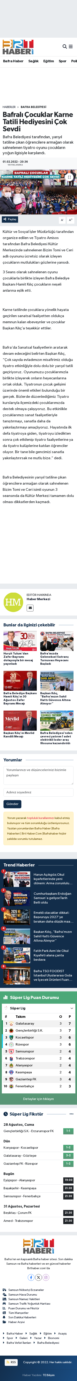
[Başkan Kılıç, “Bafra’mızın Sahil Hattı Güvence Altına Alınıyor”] (57, 681)
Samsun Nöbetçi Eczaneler (26, 1289)
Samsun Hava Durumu (22, 1294)
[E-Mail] (30, 608)
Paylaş (12, 219)
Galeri (24, 1338)
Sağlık (33, 61)
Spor (63, 61)
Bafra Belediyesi (33, 107)
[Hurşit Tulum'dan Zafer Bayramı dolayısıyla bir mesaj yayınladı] (20, 641)
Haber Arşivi (16, 1322)
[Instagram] (46, 1277)
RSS (13, 1362)
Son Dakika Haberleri (22, 1317)
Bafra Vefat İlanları (19, 1342)
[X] (38, 1277)
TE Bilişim (49, 1375)
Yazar (38, 1338)
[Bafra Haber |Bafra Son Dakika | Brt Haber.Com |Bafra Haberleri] (18, 47)
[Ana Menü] (71, 47)
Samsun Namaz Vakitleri (24, 1299)
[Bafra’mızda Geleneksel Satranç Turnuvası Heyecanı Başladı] (57, 641)
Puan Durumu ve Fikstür (23, 1308)
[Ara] (65, 47)
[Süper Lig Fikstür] (72, 1114)
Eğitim (48, 61)
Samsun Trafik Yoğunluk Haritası (29, 1303)
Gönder (12, 804)
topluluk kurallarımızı (41, 818)
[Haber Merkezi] (13, 602)
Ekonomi (53, 1338)
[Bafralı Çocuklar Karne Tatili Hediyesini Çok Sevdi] (38, 192)
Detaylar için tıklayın (38, 1099)
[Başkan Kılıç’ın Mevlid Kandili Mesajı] (20, 720)
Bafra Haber (13, 61)
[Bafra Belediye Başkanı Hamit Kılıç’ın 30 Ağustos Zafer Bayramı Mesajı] (20, 681)
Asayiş (62, 1333)
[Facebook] (31, 1277)
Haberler (9, 107)
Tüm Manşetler (18, 1312)
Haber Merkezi (38, 599)
